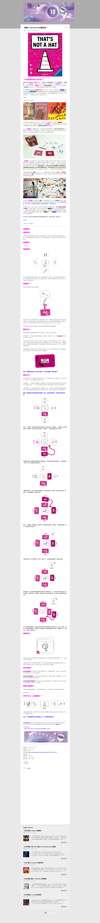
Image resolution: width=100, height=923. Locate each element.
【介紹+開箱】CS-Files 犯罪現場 (32, 895)
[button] (66, 27)
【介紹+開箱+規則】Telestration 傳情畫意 (34, 879)
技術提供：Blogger (50, 912)
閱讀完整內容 (64, 842)
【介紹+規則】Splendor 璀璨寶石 (32, 830)
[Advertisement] (75, 44)
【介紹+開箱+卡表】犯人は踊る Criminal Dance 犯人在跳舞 (39, 846)
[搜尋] (79, 4)
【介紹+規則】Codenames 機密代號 (33, 862)
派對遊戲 (29, 768)
